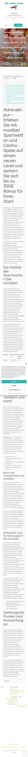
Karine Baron (17, 76)
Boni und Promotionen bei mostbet (15, 97)
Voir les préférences (14, 390)
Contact (23, 747)
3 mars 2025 (8, 76)
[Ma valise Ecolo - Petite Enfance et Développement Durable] (14, 6)
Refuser (14, 385)
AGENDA (18, 25)
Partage (14, 78)
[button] (26, 363)
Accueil (6, 62)
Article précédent (14, 687)
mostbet (5, 254)
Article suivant (14, 697)
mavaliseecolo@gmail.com (15, 15)
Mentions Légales (14, 744)
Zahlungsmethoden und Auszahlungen (16, 103)
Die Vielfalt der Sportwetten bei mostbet (17, 92)
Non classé (19, 62)
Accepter (14, 381)
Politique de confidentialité (14, 393)
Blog (12, 62)
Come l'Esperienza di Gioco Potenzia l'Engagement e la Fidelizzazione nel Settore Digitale (16, 702)
